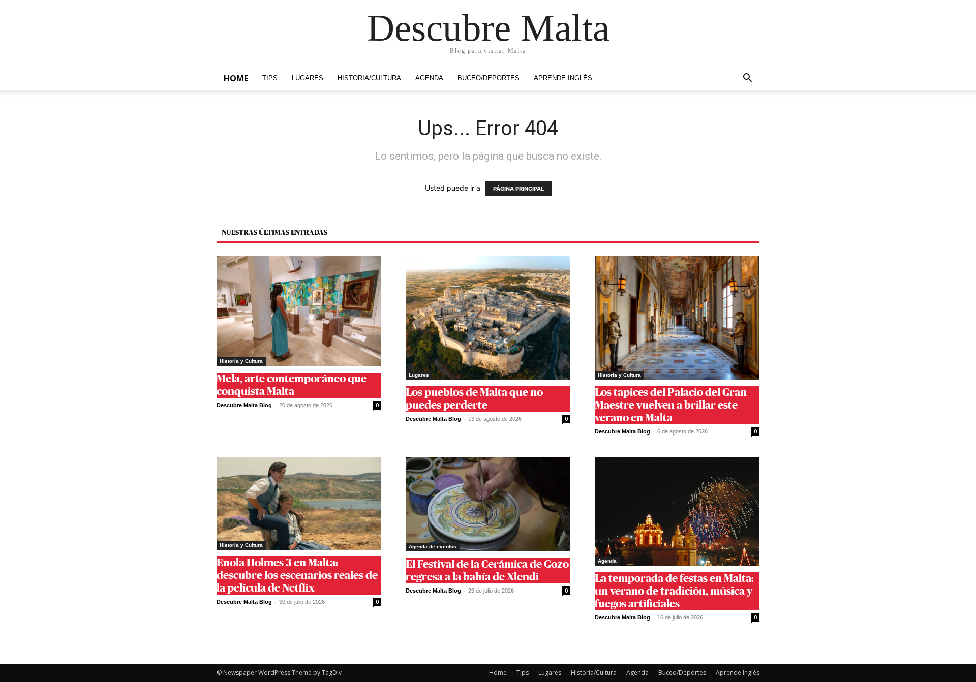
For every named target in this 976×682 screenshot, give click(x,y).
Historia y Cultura (241, 361)
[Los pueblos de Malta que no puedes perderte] (488, 318)
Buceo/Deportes (489, 78)
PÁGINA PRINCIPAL (518, 188)
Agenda (429, 78)
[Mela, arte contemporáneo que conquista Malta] (299, 311)
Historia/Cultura (369, 78)
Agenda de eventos (432, 546)
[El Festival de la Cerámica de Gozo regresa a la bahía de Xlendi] (488, 504)
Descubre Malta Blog (244, 405)
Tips (270, 78)
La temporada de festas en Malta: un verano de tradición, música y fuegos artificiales (674, 591)
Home (236, 78)
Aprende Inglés (563, 78)
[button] (747, 79)
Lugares (307, 78)
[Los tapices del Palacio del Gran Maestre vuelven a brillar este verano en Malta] (677, 318)
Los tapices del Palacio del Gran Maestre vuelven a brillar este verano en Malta (671, 405)
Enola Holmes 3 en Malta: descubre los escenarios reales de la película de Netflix (297, 575)
